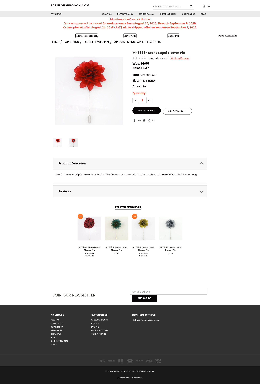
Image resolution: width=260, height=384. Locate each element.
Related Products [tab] (128, 207)
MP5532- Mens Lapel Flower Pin (170, 248)
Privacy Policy (125, 14)
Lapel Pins (95, 327)
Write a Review (180, 58)
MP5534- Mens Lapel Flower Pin (116, 248)
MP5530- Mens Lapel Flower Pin (143, 248)
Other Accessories (99, 330)
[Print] (144, 120)
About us (107, 14)
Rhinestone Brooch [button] (87, 35)
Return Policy (146, 14)
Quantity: (139, 93)
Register (64, 341)
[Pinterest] (153, 120)
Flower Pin (95, 323)
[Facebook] (134, 120)
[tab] (130, 163)
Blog (203, 14)
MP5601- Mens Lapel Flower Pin (89, 248)
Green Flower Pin (98, 334)
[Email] (139, 120)
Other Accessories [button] (227, 35)
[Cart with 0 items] (208, 6)
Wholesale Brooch (99, 320)
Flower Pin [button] (130, 35)
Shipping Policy (168, 14)
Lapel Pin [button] (173, 35)
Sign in (54, 341)
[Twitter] (148, 120)
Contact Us (188, 14)
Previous (252, 375)
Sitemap (54, 344)
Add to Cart (89, 228)
